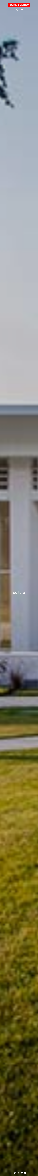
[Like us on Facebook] (12, 1173)
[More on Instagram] (18, 1173)
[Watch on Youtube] (25, 1173)
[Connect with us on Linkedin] (15, 1173)
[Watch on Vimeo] (21, 1173)
